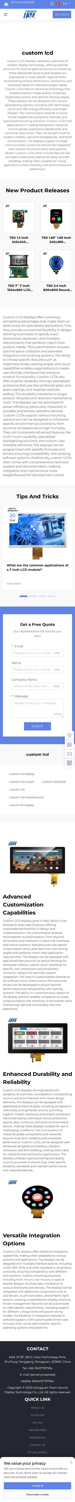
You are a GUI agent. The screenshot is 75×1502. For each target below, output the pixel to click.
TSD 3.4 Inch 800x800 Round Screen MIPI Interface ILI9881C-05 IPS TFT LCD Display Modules (56, 288)
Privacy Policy (37, 1452)
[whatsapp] (69, 744)
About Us (37, 1407)
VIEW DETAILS (19, 217)
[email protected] (22, 2)
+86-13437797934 (40, 1368)
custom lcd (16, 789)
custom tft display (21, 805)
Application (37, 1437)
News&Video (38, 1430)
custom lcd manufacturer (26, 797)
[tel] (69, 735)
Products (37, 1415)
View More (14, 583)
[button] (24, 596)
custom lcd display (22, 774)
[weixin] (69, 762)
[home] (30, 14)
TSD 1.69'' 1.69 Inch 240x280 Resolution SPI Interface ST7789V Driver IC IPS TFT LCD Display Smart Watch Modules (56, 240)
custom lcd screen (21, 781)
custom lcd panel (54, 781)
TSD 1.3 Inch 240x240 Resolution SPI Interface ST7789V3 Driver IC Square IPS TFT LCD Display (18, 240)
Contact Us (37, 1445)
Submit (37, 726)
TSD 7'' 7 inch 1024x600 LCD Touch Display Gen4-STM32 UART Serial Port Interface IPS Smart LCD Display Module (18, 288)
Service (37, 1422)
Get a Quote (62, 14)
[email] (69, 753)
